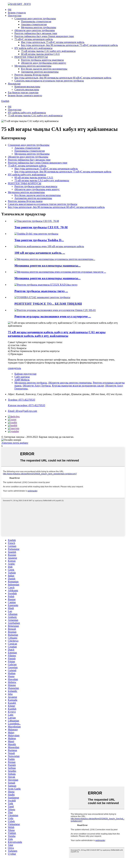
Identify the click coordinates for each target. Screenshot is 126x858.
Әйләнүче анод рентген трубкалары (34, 30)
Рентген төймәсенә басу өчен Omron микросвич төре (44, 36)
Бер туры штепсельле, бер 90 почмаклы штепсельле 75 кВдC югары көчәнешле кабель (69, 45)
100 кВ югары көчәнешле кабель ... (39, 252)
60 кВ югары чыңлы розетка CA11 (40, 54)
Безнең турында (17, 12)
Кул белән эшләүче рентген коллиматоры (44, 68)
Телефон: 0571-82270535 (21, 399)
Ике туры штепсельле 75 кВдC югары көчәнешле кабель (52, 42)
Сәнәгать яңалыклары (26, 89)
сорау (11, 368)
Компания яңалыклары (27, 86)
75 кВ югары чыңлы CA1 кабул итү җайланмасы (48, 51)
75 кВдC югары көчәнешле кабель (33, 39)
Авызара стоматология (34, 24)
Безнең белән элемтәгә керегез (25, 95)
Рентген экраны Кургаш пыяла (31, 74)
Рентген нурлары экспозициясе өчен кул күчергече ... (52, 316)
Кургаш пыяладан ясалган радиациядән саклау (78, 385)
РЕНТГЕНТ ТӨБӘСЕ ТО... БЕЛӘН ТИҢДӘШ (48, 303)
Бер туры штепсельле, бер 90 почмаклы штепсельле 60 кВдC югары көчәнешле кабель (62, 77)
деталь (17, 368)
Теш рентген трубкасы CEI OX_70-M (41, 227)
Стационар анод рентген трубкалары (35, 18)
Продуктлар (14, 15)
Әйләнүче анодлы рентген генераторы (70, 382)
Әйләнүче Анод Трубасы (37, 385)
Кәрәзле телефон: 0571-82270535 (26, 405)
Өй (9, 9)
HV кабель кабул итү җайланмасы (33, 48)
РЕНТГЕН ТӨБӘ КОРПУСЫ (31, 57)
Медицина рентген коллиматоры (32, 65)
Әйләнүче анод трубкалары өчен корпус (43, 62)
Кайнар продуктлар (25, 373)
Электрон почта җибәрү (14, 442)
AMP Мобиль (22, 379)
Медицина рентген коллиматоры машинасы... (47, 265)
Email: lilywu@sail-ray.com (22, 411)
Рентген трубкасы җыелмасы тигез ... (41, 291)
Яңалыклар (14, 83)
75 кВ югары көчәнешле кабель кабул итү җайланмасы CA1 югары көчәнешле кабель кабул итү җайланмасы (56, 334)
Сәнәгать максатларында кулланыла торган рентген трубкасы (49, 80)
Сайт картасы (22, 376)
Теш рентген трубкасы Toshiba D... (39, 240)
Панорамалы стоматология (36, 21)
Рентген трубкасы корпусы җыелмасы (42, 60)
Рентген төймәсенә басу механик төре (35, 33)
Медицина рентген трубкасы (30, 382)
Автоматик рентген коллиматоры (40, 71)
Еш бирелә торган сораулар (23, 92)
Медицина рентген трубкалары (38, 27)
